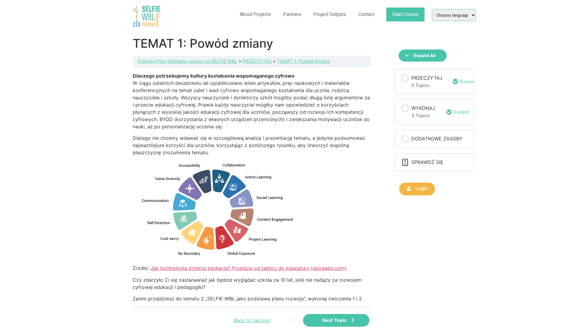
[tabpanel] (252, 187)
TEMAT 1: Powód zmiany (303, 61)
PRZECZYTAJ (257, 61)
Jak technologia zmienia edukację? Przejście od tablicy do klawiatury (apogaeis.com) (248, 268)
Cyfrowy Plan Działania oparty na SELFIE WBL (187, 61)
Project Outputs (329, 14)
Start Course (405, 14)
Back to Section (252, 320)
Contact (366, 14)
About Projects (255, 14)
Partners (292, 14)
